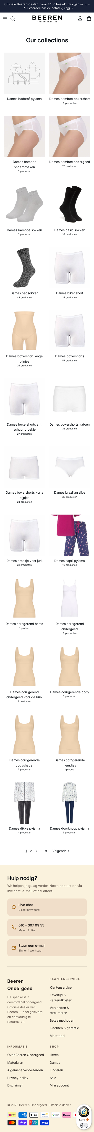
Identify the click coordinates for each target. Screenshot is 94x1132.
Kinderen (56, 1070)
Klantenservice (61, 987)
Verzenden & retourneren (59, 1010)
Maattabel (57, 1036)
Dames (55, 1062)
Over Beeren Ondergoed (25, 1055)
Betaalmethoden (62, 1020)
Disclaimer (15, 1085)
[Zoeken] (15, 19)
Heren (54, 1055)
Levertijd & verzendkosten (61, 997)
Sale (53, 1078)
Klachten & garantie (64, 1028)
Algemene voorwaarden (25, 1070)
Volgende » (60, 851)
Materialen (15, 1062)
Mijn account (59, 1085)
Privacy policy (17, 1078)
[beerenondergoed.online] (47, 19)
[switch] (84, 1125)
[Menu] (5, 19)
